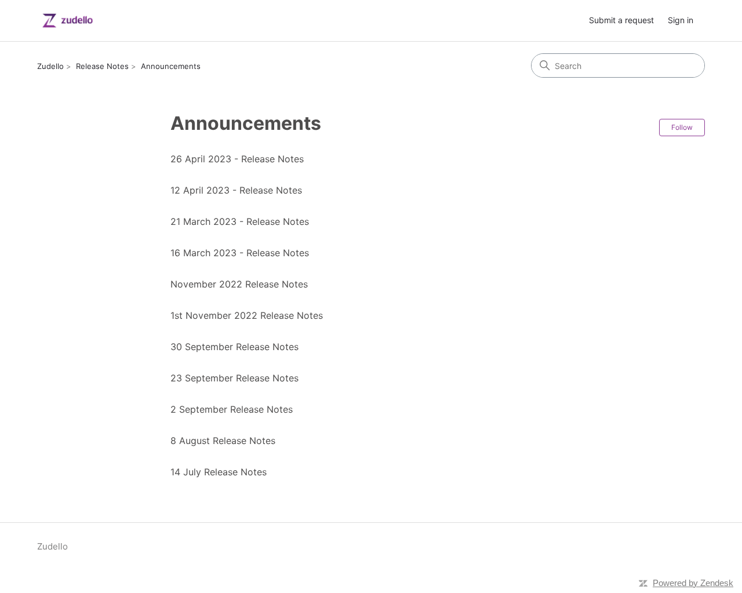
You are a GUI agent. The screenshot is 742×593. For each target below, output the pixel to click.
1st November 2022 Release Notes (246, 315)
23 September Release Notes (234, 378)
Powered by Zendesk (693, 583)
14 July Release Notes (218, 472)
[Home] (67, 20)
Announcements (171, 66)
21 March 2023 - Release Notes (239, 221)
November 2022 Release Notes (239, 284)
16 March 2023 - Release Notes (239, 253)
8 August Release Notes (222, 440)
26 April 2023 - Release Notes (237, 159)
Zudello (50, 66)
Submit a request (621, 20)
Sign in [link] (680, 20)
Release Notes (102, 66)
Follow (682, 127)
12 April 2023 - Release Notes (236, 190)
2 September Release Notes (231, 409)
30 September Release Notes (234, 346)
